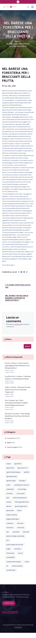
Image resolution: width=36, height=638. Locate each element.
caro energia (22, 489)
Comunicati (11, 438)
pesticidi (26, 532)
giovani (8, 506)
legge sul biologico (12, 519)
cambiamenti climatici (21, 485)
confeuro (9, 493)
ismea (19, 510)
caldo (8, 485)
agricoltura (10, 468)
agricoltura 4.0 (23, 468)
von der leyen (11, 570)
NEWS (9, 443)
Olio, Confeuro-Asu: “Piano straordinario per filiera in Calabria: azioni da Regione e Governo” (16, 402)
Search (27, 346)
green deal (10, 510)
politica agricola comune (14, 544)
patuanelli (16, 532)
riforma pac (10, 553)
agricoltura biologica (13, 472)
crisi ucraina (20, 493)
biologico (22, 480)
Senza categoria (12, 447)
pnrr (7, 540)
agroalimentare (11, 476)
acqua (8, 463)
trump (27, 561)
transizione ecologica (13, 561)
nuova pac (9, 527)
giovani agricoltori (21, 506)
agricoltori (17, 463)
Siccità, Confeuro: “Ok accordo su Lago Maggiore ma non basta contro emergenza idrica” (17, 365)
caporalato (10, 489)
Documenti (10, 612)
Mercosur (20, 523)
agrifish (26, 472)
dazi (7, 498)
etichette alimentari (19, 498)
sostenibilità (10, 557)
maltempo (10, 523)
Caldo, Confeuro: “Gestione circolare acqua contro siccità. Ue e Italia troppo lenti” (17, 389)
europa (8, 502)
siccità (20, 553)
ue (7, 566)
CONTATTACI (8, 603)
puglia (8, 549)
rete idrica (17, 549)
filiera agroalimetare (22, 502)
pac (7, 532)
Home (17, 41)
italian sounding (11, 515)
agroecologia (11, 480)
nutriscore (20, 527)
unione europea (17, 566)
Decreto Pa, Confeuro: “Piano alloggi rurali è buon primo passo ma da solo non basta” (17, 416)
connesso (17, 324)
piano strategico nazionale (15, 536)
